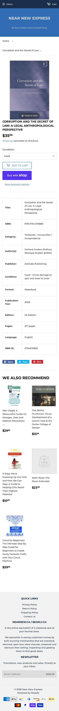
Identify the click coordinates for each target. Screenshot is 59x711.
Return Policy (29, 608)
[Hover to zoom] (29, 90)
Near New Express (29, 18)
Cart (54, 4)
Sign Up (50, 674)
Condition (8, 149)
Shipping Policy (29, 612)
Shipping (7, 140)
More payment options (17, 184)
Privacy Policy (29, 604)
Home (5, 41)
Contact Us (29, 616)
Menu (10, 4)
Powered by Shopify (28, 692)
